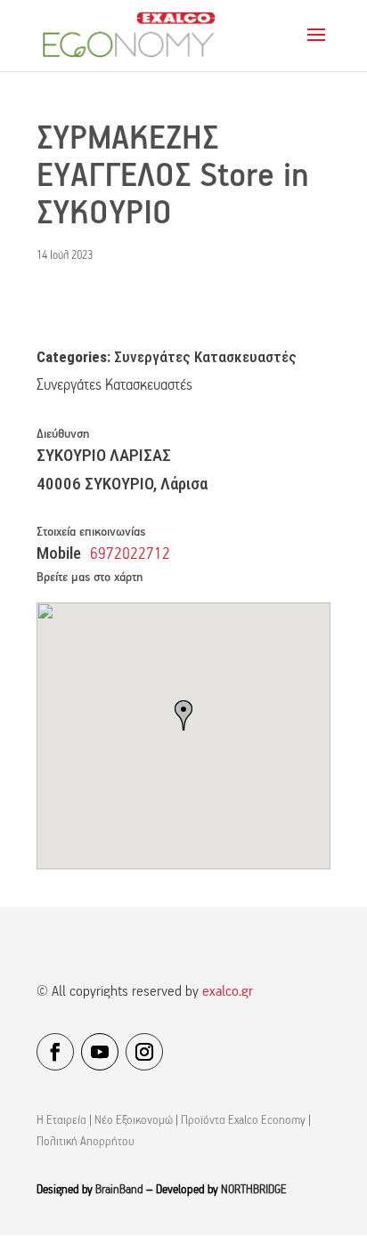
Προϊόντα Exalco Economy (243, 1120)
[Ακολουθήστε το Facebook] (55, 1051)
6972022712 (130, 554)
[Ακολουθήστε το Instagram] (144, 1051)
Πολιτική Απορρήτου (86, 1142)
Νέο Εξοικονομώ (133, 1120)
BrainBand (119, 1190)
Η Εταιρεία (61, 1120)
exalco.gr (227, 992)
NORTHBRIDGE (254, 1190)
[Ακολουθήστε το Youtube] (99, 1051)
